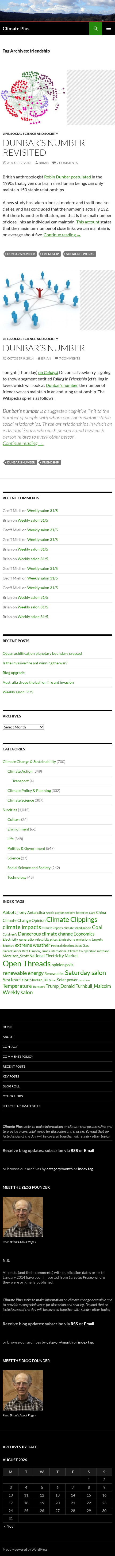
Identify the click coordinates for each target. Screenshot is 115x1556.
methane (103, 951)
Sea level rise (16, 979)
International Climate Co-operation (73, 951)
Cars (92, 912)
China (101, 912)
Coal (97, 927)
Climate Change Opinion (24, 920)
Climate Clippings (71, 919)
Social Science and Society (34, 134)
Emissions (67, 939)
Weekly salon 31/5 (42, 510)
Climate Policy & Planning (29, 790)
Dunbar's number (21, 254)
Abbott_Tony (14, 912)
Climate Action (20, 771)
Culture (13, 819)
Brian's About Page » (23, 1242)
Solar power (67, 979)
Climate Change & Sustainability (29, 761)
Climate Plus (16, 28)
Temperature (17, 986)
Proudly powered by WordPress (25, 1549)
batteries (82, 913)
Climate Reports (52, 928)
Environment (18, 829)
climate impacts (22, 927)
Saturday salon (85, 972)
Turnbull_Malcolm (93, 986)
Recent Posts (14, 1066)
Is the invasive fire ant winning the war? (35, 663)
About (8, 1037)
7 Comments (67, 163)
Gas (86, 946)
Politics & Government (26, 848)
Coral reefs (10, 934)
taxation (84, 980)
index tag (85, 1168)
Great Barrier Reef (15, 951)
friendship (50, 254)
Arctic (50, 913)
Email (89, 1150)
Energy (8, 945)
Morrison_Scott (16, 955)
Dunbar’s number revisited (44, 147)
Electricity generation (19, 939)
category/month (60, 1168)
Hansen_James (39, 951)
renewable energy (23, 973)
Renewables (54, 973)
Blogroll (11, 1086)
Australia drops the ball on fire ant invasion (38, 682)
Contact (10, 1047)
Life (6, 134)
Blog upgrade (14, 672)
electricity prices (47, 939)
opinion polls (63, 964)
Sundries (10, 809)
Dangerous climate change (45, 934)
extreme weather (32, 945)
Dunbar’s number (44, 347)
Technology (16, 877)
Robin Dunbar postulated (67, 176)
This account (87, 221)
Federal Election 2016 (66, 945)
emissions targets (89, 939)
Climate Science (20, 800)
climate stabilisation (77, 928)
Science (13, 858)
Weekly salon (18, 992)
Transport (20, 781)
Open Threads (27, 963)
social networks (80, 254)
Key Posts (11, 1076)
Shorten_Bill (39, 980)
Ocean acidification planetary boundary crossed (42, 653)
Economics (84, 934)
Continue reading (62, 234)
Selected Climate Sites (21, 1106)
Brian (44, 163)
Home (8, 1027)
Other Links (13, 1096)
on (48, 372)
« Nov (8, 1526)
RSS (74, 1150)
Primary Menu (108, 28)
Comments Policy (18, 1056)
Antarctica (36, 912)
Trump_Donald (60, 986)
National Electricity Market (53, 955)
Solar (52, 980)
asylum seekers (65, 912)
